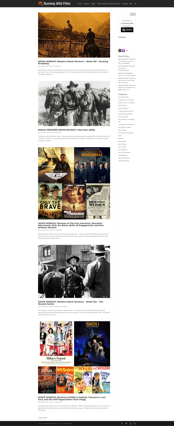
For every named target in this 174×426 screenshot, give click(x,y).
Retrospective (122, 141)
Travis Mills (42, 66)
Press (120, 135)
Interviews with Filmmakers (126, 124)
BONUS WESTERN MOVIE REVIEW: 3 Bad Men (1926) (66, 129)
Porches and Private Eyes (126, 133)
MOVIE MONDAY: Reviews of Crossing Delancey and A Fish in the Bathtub (126, 61)
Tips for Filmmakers (124, 152)
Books (86, 4)
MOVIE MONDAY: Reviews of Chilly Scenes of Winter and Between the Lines (126, 88)
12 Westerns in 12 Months (61, 306)
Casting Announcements (125, 111)
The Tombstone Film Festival (108, 4)
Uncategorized (57, 66)
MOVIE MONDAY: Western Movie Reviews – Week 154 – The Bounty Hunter (70, 302)
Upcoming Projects (124, 158)
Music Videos (122, 130)
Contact (125, 4)
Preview (120, 138)
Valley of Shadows (123, 161)
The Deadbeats (122, 149)
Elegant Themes (51, 423)
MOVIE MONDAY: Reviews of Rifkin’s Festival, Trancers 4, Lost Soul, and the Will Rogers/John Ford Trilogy (71, 398)
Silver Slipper (122, 144)
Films (80, 4)
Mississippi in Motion (124, 127)
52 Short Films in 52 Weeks (126, 103)
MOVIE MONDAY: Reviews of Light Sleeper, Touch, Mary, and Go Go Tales (126, 80)
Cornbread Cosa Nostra (125, 114)
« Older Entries (42, 418)
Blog (93, 4)
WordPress (68, 423)
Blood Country (122, 105)
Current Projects (123, 117)
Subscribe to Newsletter (127, 23)
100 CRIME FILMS (123, 97)
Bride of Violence (123, 108)
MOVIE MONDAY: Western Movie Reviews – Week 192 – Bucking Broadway (73, 62)
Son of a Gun (122, 147)
